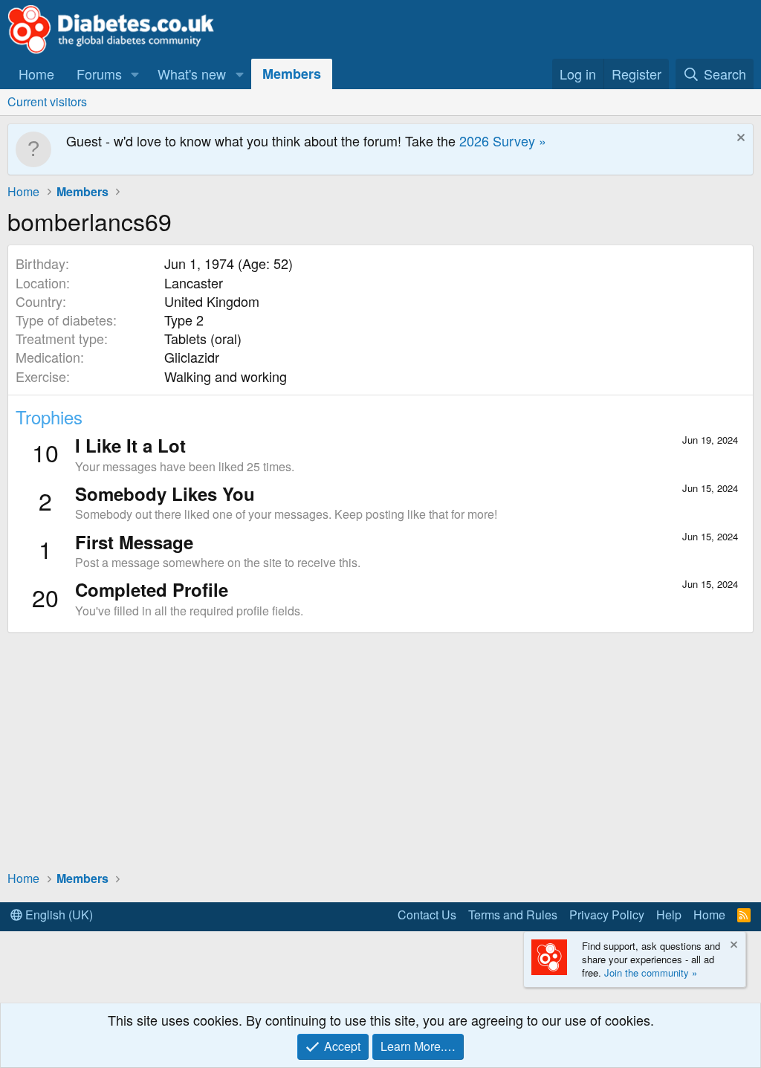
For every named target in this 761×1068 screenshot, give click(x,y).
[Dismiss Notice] (739, 139)
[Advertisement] (380, 751)
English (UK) (57, 914)
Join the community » (650, 972)
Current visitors (47, 101)
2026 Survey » (502, 140)
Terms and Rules (512, 914)
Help (668, 914)
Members (291, 73)
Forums (99, 73)
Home (36, 73)
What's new (192, 73)
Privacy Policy (606, 914)
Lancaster (193, 282)
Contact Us (427, 914)
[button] (135, 74)
